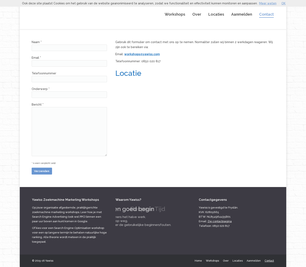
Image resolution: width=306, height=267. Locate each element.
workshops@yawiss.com (142, 54)
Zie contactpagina (220, 221)
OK (283, 3)
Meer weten (267, 3)
